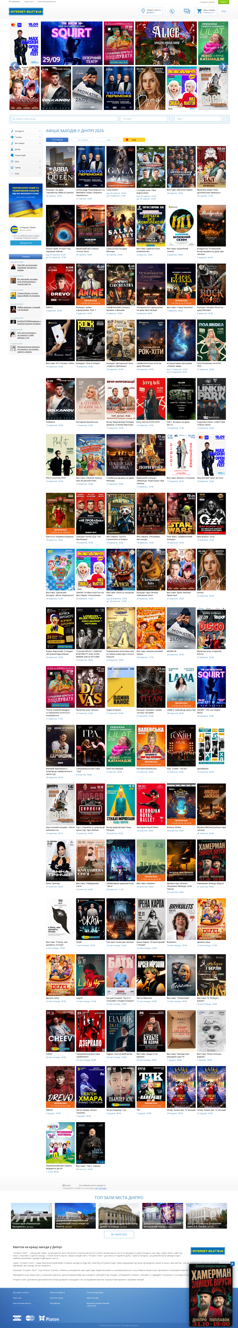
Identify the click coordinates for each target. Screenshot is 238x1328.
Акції (134, 139)
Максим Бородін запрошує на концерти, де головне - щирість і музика (28, 349)
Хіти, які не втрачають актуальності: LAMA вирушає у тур (26, 335)
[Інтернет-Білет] (26, 11)
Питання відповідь (95, 1292)
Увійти (224, 2)
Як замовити (14, 1)
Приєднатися (26, 243)
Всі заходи (83, 139)
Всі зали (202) (119, 1234)
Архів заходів (93, 1298)
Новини (26, 256)
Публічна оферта (57, 1292)
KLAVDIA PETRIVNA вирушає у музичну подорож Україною (29, 322)
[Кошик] (199, 11)
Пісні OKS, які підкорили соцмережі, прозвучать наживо (27, 267)
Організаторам (56, 1298)
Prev (14, 66)
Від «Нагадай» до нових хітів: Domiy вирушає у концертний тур (27, 281)
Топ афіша (57, 139)
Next (223, 66)
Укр (223, 11)
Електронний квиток (47, 1)
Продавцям (55, 1303)
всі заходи (101, 1188)
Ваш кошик (209, 10)
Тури (108, 139)
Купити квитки (58, 182)
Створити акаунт (207, 2)
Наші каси (29, 1)
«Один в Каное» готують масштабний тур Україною (28, 294)
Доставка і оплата (21, 1292)
